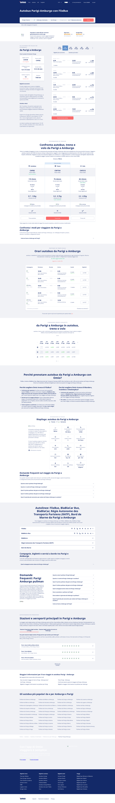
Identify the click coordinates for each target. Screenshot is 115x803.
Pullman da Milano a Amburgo (46, 699)
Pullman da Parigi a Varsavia (83, 723)
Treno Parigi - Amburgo (64, 680)
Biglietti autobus (43, 773)
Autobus (34, 2)
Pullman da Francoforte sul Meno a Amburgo (50, 705)
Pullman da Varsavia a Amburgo (47, 702)
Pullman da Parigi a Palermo (65, 726)
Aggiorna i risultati (56, 261)
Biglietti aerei (61, 773)
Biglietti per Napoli (81, 778)
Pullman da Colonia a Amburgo (27, 711)
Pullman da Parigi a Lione (64, 729)
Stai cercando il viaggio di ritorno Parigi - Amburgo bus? (34, 680)
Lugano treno (23, 787)
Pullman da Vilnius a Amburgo (65, 708)
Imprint (34, 799)
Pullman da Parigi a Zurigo (64, 717)
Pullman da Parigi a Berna (64, 723)
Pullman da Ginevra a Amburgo (27, 699)
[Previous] (37, 342)
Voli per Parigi (61, 776)
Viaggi (78, 773)
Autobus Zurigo (43, 776)
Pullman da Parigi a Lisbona (46, 720)
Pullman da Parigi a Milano (83, 714)
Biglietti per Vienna (82, 780)
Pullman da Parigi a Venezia (46, 729)
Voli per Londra (62, 780)
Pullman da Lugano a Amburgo (84, 702)
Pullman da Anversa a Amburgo (84, 711)
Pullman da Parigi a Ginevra (64, 714)
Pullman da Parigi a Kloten (83, 729)
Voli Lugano (61, 784)
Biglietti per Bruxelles (82, 787)
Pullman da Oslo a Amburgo (65, 702)
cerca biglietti (26, 61)
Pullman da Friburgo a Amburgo (47, 711)
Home (21, 737)
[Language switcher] (67, 2)
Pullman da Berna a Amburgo (27, 702)
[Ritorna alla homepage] (24, 2)
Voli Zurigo (60, 782)
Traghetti (43, 2)
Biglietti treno (23, 773)
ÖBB (21, 784)
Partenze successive (82, 308)
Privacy (53, 799)
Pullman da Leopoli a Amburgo (27, 708)
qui (72, 313)
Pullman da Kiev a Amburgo (83, 705)
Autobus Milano (43, 778)
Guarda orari (26, 78)
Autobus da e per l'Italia (45, 787)
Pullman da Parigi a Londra (45, 717)
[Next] (92, 48)
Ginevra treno (23, 782)
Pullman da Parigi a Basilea (26, 717)
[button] (54, 20)
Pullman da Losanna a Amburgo (84, 699)
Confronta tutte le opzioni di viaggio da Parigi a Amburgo (72, 682)
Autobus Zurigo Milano (45, 784)
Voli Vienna (61, 789)
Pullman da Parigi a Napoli (83, 720)
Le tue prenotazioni (76, 2)
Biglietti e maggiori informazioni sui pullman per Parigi (34, 684)
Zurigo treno (23, 789)
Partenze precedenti (33, 308)
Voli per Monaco (62, 787)
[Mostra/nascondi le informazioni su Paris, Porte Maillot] (93, 652)
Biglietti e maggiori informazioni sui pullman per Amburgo (72, 684)
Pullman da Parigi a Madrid (83, 717)
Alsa (40, 789)
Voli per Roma (61, 778)
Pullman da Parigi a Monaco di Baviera (29, 723)
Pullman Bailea (43, 782)
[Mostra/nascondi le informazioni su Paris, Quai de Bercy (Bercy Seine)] (93, 646)
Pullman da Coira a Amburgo (46, 708)
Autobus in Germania (35, 737)
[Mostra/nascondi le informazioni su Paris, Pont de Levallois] (93, 658)
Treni (29, 2)
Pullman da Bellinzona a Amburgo (66, 711)
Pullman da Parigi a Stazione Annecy (85, 726)
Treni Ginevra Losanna (26, 780)
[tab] (59, 52)
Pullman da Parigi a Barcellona (65, 720)
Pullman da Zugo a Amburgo (83, 708)
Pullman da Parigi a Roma (26, 720)
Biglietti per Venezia (82, 789)
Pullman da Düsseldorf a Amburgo (28, 714)
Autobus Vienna (43, 780)
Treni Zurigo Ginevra (25, 778)
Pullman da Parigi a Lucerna (46, 726)
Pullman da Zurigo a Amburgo (65, 699)
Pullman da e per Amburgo (50, 737)
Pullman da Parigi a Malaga (26, 726)
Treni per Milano (24, 776)
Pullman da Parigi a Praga (26, 729)
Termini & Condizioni (43, 799)
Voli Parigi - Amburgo (25, 682)
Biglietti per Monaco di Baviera (85, 776)
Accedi (93, 2)
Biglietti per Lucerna (82, 784)
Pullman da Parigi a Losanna (46, 723)
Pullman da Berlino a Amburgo (65, 705)
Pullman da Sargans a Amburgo (47, 714)
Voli (38, 2)
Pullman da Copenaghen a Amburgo (29, 705)
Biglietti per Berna (81, 782)
